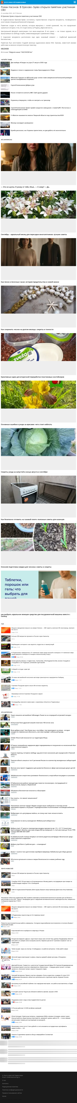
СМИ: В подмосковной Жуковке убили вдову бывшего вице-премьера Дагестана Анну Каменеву (42, 889)
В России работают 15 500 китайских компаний (26, 1008)
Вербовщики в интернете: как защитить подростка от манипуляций (32, 644)
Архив (4, 1096)
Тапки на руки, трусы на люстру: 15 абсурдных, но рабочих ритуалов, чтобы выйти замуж (40, 949)
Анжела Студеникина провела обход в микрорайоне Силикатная (32, 1034)
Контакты (5, 1083)
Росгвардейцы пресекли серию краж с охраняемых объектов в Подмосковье (35, 702)
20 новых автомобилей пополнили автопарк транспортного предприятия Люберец (37, 677)
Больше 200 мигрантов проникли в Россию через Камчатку (30, 636)
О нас (4, 1080)
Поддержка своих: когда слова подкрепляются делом (29, 1000)
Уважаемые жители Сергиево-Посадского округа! (27, 694)
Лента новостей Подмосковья (11, 1099)
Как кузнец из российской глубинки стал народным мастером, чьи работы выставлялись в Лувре (42, 983)
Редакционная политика (10, 1087)
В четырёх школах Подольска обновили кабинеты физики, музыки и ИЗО (35, 991)
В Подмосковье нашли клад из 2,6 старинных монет (28, 915)
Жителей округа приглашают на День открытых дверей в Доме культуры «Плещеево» (39, 957)
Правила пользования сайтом (12, 1093)
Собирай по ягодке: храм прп (20, 669)
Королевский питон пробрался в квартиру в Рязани (28, 930)
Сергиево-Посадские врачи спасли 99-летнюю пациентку (29, 685)
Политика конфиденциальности (12, 1090)
